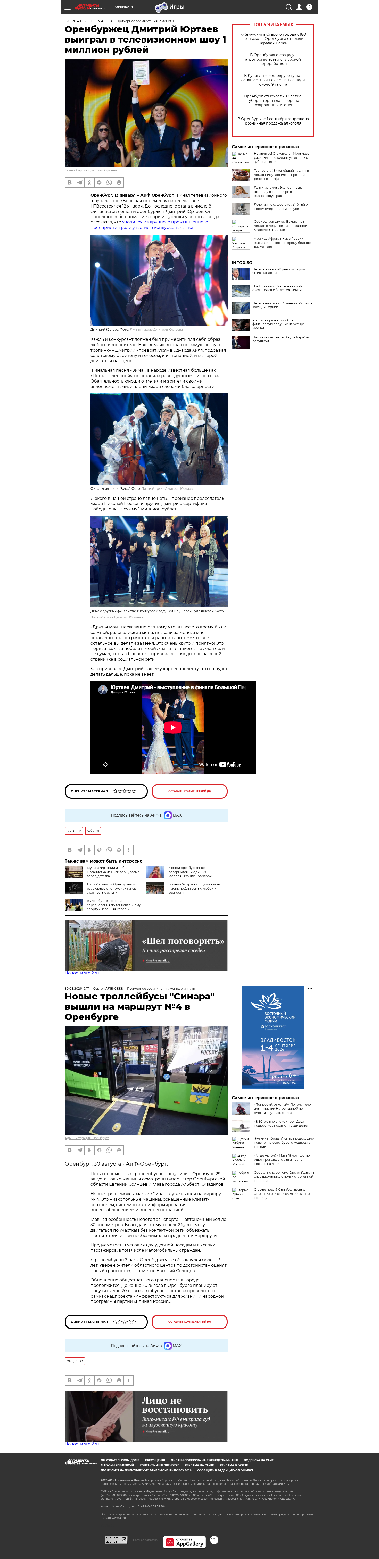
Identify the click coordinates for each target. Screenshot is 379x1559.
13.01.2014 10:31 (76, 21)
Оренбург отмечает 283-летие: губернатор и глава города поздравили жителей (273, 100)
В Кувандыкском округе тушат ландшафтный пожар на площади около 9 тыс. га (273, 80)
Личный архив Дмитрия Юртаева (91, 170)
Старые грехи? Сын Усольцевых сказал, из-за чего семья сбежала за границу (283, 1194)
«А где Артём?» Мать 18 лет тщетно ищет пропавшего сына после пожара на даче (282, 1160)
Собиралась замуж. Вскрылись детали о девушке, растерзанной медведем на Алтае (280, 226)
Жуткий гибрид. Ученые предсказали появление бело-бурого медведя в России (284, 1143)
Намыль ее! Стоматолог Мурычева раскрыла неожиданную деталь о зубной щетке (281, 158)
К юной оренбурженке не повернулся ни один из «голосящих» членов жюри (190, 872)
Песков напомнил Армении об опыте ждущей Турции (282, 305)
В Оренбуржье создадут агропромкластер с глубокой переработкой (273, 59)
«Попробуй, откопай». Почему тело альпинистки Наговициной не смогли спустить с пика (282, 1108)
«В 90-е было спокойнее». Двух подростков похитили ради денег (281, 1123)
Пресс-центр (155, 1460)
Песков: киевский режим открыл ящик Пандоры (278, 271)
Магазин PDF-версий (117, 1465)
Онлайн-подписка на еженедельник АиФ (204, 1460)
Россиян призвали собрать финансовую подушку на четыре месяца (278, 324)
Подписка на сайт (258, 1460)
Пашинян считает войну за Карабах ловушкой (280, 339)
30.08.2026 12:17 (77, 988)
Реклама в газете (234, 1465)
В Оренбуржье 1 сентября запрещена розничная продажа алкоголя (273, 121)
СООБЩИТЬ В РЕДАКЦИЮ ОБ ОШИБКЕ (225, 1470)
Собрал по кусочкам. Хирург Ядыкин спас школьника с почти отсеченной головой (284, 1177)
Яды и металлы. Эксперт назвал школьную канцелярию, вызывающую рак (279, 192)
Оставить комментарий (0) (189, 791)
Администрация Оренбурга (87, 1138)
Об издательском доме (120, 1460)
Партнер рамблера (145, 1539)
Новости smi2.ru (82, 973)
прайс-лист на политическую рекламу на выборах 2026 (146, 1470)
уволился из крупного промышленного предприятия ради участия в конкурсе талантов (149, 225)
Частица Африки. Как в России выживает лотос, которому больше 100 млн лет (282, 243)
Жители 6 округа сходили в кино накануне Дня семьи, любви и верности (194, 888)
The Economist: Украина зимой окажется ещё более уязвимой (277, 288)
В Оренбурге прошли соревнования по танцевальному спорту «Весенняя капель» (114, 905)
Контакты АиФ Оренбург (159, 1465)
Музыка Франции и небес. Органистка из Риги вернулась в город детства (113, 872)
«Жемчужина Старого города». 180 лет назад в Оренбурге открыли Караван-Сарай (273, 38)
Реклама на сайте (199, 1465)
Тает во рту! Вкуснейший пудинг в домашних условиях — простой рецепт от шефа (281, 175)
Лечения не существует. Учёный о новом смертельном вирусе (281, 207)
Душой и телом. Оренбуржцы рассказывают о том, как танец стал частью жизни (111, 888)
